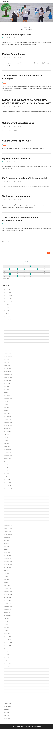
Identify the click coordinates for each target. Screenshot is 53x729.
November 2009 (8, 700)
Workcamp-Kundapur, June (16, 196)
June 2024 (6, 307)
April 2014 (6, 582)
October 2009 (7, 703)
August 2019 (7, 434)
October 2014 (7, 567)
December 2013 (8, 591)
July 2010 (6, 679)
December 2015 (8, 525)
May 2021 (6, 389)
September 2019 (8, 431)
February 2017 (7, 482)
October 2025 (7, 289)
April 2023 (6, 344)
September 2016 (8, 498)
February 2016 (7, 519)
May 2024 (6, 310)
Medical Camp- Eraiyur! (14, 54)
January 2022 (7, 371)
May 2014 (6, 579)
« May (4, 278)
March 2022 (7, 365)
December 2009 (8, 697)
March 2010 (7, 688)
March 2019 (7, 446)
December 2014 (8, 561)
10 (37, 269)
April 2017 (6, 476)
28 (17, 276)
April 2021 (6, 392)
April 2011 (6, 661)
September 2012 (8, 615)
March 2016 (7, 516)
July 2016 (6, 504)
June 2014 (6, 576)
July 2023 (6, 335)
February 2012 (7, 636)
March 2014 (7, 585)
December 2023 (8, 323)
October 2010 (7, 670)
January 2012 (7, 639)
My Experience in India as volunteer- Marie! (24, 178)
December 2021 (8, 374)
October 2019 (7, 428)
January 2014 (7, 588)
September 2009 (8, 706)
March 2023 (7, 347)
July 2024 (6, 304)
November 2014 (8, 564)
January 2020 (7, 419)
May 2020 (6, 407)
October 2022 (7, 353)
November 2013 (8, 594)
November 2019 (8, 425)
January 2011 (7, 667)
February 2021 (7, 395)
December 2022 (8, 350)
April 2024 (6, 313)
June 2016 (6, 507)
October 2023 (7, 329)
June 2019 (6, 440)
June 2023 (6, 338)
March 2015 (7, 552)
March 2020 (7, 413)
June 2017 (6, 470)
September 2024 (8, 301)
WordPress (30, 726)
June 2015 (6, 543)
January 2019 (7, 452)
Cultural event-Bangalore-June (18, 123)
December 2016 (8, 489)
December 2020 (8, 398)
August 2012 (7, 618)
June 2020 (6, 404)
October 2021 (7, 380)
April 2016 (6, 513)
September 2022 (8, 356)
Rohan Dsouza (17, 37)
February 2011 (7, 664)
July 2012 (6, 621)
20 (10, 273)
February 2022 (7, 368)
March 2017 (7, 479)
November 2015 (8, 528)
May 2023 (6, 341)
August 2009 (7, 709)
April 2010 (6, 685)
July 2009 (6, 712)
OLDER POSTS (7, 241)
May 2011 (6, 658)
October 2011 (7, 645)
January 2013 (7, 603)
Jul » (7, 278)
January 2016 (7, 522)
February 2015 (7, 555)
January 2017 (7, 486)
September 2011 (8, 648)
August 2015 (7, 537)
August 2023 (7, 332)
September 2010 (8, 673)
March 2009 (7, 718)
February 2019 (7, 449)
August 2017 (7, 464)
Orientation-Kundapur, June (16, 34)
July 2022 (6, 359)
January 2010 (7, 694)
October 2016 (7, 495)
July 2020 (6, 401)
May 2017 (6, 473)
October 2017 (7, 458)
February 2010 (7, 691)
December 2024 (8, 295)
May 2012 (6, 627)
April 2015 (6, 549)
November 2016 (8, 492)
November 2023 (8, 326)
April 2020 (6, 410)
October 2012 (7, 612)
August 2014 (7, 570)
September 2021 (8, 383)
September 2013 (8, 600)
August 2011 (7, 651)
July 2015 (6, 540)
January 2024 (7, 320)
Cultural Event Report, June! (16, 141)
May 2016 (6, 510)
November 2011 (8, 642)
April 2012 (6, 630)
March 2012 (7, 633)
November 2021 (8, 377)
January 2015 (7, 558)
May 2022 (6, 362)
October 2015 (7, 531)
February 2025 (7, 292)
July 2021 (6, 386)
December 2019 (8, 422)
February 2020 (7, 416)
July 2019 (6, 437)
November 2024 (8, 298)
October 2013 (7, 597)
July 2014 (6, 573)
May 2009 (6, 715)
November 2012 (8, 609)
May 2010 (6, 682)
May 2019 (6, 443)
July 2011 (6, 655)
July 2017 (6, 467)
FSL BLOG (6, 2)
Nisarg (39, 726)
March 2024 (7, 317)
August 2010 (7, 676)
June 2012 (6, 624)
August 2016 (7, 501)
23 (30, 273)
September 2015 (8, 534)
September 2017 (8, 461)
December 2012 (8, 606)
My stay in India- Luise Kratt (16, 158)
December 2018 (8, 455)
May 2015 (6, 546)
